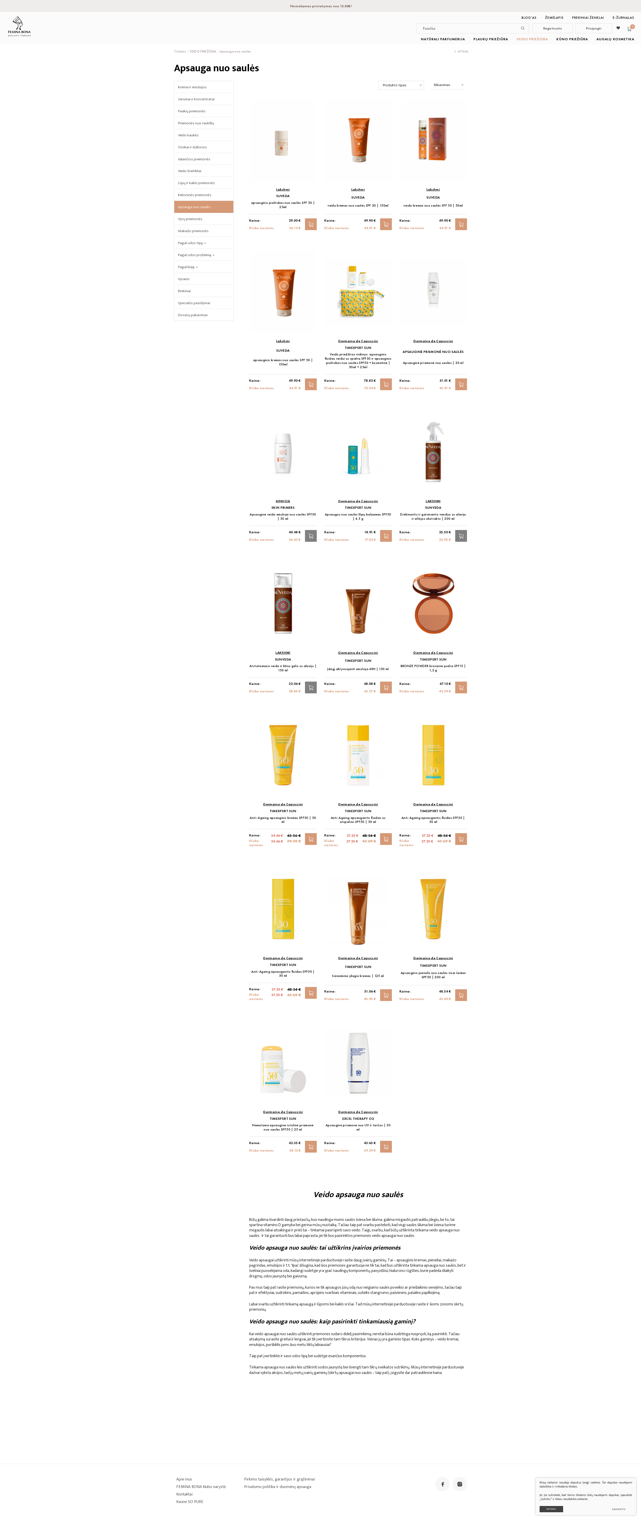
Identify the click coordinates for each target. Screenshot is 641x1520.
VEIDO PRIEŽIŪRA (532, 39)
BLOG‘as (529, 17)
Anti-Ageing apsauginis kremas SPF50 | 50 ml (283, 820)
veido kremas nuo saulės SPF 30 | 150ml (358, 205)
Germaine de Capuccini (358, 341)
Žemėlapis (554, 17)
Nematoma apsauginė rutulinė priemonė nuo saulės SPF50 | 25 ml (283, 1127)
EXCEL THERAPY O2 (358, 1119)
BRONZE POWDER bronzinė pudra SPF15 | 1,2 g (433, 668)
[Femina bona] (19, 26)
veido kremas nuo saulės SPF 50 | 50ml (433, 205)
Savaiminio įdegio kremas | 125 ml (358, 976)
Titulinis (180, 51)
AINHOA (283, 501)
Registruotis (552, 28)
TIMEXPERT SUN (358, 348)
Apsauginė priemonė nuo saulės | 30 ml (433, 363)
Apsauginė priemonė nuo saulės (433, 352)
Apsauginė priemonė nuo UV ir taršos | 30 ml (358, 1127)
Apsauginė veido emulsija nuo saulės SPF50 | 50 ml (283, 516)
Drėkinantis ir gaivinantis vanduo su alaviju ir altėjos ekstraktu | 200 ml (433, 516)
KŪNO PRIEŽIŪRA (572, 39)
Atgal (463, 51)
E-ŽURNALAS (623, 17)
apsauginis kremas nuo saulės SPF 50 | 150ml (283, 362)
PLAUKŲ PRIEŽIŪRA (490, 39)
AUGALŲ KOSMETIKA (615, 39)
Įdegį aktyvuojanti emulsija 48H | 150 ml (358, 669)
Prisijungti (593, 28)
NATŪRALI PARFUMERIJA (443, 39)
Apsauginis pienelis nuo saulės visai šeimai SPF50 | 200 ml (433, 975)
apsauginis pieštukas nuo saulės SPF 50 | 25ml (283, 205)
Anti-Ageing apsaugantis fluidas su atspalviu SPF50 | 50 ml (358, 820)
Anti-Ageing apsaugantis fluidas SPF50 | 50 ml (283, 973)
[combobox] (401, 85)
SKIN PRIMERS (282, 507)
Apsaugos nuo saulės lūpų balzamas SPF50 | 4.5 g (358, 516)
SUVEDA (282, 196)
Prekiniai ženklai (588, 17)
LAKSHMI (433, 501)
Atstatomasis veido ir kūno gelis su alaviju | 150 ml (282, 668)
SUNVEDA (433, 507)
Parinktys (618, 1509)
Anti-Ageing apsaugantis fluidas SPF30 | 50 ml (433, 820)
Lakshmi (283, 189)
